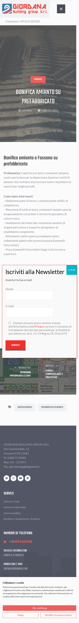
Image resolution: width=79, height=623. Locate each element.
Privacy (39, 326)
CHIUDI (71, 269)
